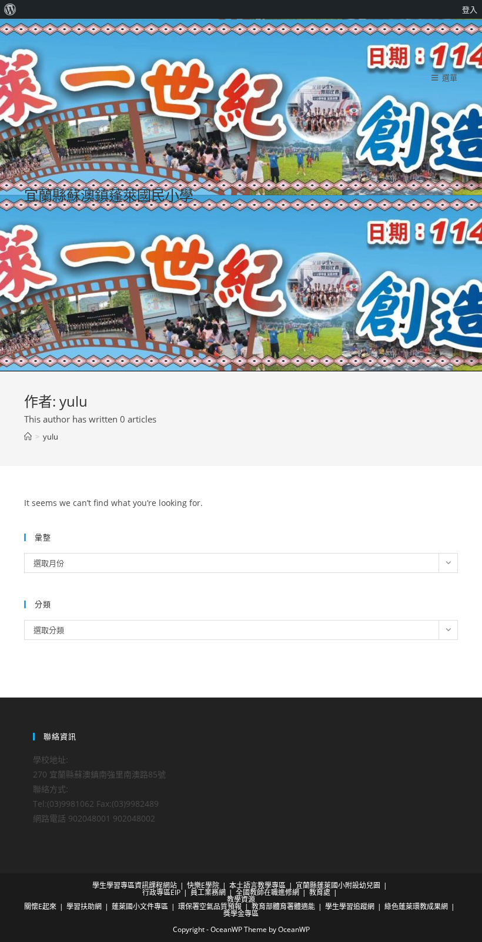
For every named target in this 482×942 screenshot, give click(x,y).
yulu (50, 436)
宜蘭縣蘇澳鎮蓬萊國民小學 (108, 195)
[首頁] (28, 436)
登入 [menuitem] (469, 9)
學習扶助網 (84, 906)
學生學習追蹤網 (349, 906)
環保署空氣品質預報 (210, 906)
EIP (175, 892)
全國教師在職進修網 (267, 892)
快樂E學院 (203, 885)
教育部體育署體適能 (283, 906)
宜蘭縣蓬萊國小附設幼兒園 (338, 885)
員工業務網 (208, 892)
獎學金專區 (241, 913)
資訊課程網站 (156, 885)
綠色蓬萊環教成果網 (416, 906)
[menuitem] (10, 9)
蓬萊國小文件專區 (140, 906)
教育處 (319, 892)
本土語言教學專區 (257, 885)
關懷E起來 (40, 906)
